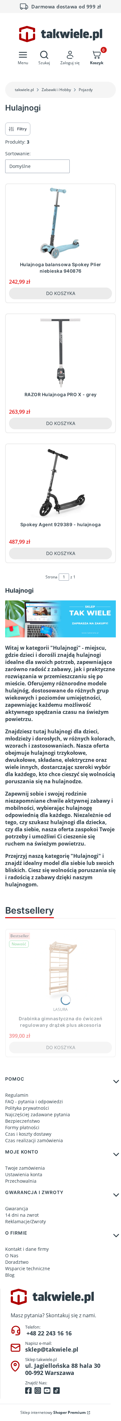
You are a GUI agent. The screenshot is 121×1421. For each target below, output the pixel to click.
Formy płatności (22, 1127)
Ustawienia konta (23, 1174)
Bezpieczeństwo (22, 1121)
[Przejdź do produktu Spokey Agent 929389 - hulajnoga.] (60, 483)
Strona (51, 577)
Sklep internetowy (53, 1412)
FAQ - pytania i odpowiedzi (34, 1101)
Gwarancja (16, 1208)
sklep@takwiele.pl (51, 1349)
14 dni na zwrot (22, 1215)
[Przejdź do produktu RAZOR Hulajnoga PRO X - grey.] (60, 353)
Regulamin (16, 1095)
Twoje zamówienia (25, 1168)
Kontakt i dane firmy (27, 1249)
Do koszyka (60, 293)
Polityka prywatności (27, 1108)
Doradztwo (16, 1262)
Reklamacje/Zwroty (25, 1221)
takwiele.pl (24, 89)
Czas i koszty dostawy (28, 1134)
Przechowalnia (20, 1181)
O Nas (11, 1255)
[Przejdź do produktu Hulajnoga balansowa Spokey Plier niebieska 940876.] (60, 223)
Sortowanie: (18, 153)
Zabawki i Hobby (56, 89)
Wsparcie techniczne (27, 1268)
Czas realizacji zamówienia (34, 1140)
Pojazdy (86, 89)
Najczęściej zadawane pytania (37, 1114)
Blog (10, 1275)
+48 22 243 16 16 (49, 1333)
